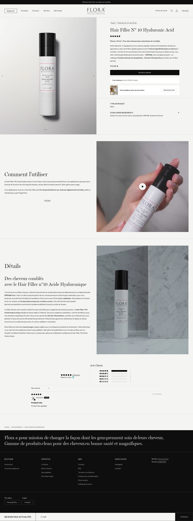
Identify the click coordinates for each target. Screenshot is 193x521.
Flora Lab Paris (163, 459)
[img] (36, 394)
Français (27, 502)
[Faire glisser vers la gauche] (2, 75)
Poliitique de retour (85, 484)
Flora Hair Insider (47, 476)
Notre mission (46, 468)
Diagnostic (11, 11)
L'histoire (44, 464)
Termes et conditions (86, 472)
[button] (24, 10)
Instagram (119, 464)
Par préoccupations (11, 468)
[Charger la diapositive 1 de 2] (45, 130)
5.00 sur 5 (76, 375)
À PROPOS (45, 459)
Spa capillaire (46, 472)
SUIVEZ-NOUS (120, 459)
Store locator (83, 480)
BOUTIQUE (8, 459)
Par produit (8, 464)
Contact (81, 464)
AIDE (80, 459)
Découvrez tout (169, 90)
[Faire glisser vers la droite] (93, 75)
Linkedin (118, 468)
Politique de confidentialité (88, 476)
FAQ (79, 468)
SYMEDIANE (161, 462)
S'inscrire (184, 517)
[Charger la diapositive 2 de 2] (51, 130)
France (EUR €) (12, 502)
